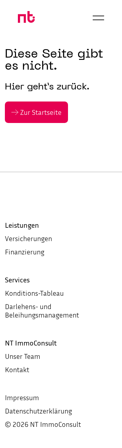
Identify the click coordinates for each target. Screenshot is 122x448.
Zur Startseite (40, 112)
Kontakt (17, 369)
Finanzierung (24, 252)
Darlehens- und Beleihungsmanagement (42, 310)
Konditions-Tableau (34, 293)
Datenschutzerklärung (38, 411)
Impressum (22, 397)
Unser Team (22, 356)
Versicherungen (28, 238)
